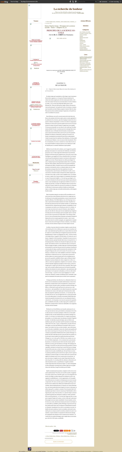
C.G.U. (72, 451)
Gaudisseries (82, 40)
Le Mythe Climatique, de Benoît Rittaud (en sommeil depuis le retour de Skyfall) (86, 57)
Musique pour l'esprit (84, 37)
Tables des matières (49, 426)
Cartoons (81, 43)
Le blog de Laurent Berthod (85, 64)
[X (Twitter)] (73, 2)
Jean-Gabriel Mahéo (30, 451)
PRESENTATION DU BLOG (85, 50)
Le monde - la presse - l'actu (85, 33)
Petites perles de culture (84, 45)
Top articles (50, 451)
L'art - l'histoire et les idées (72, 433)
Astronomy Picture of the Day (86, 69)
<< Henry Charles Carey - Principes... (53, 21)
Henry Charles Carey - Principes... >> (68, 21)
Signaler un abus (64, 451)
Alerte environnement (84, 61)
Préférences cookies (98, 451)
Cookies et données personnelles (83, 451)
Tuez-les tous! (82, 41)
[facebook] (70, 2)
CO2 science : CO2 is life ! (85, 62)
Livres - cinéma (83, 44)
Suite (55, 426)
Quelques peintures (84, 48)
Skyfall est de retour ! (84, 71)
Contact (56, 451)
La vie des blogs (83, 47)
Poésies (81, 36)
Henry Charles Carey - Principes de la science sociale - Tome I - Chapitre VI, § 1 (60, 26)
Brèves (81, 38)
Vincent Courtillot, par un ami (85, 60)
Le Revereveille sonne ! (84, 65)
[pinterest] (76, 2)
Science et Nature (83, 34)
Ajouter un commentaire (58, 441)
